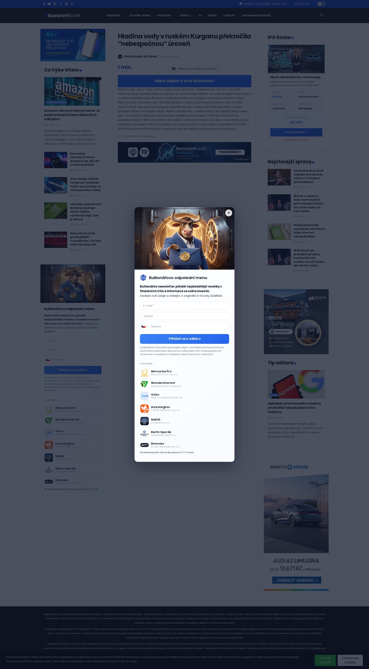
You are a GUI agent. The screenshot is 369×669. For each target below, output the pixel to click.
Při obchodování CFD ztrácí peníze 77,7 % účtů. (167, 452)
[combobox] (144, 326)
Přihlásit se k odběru (184, 339)
